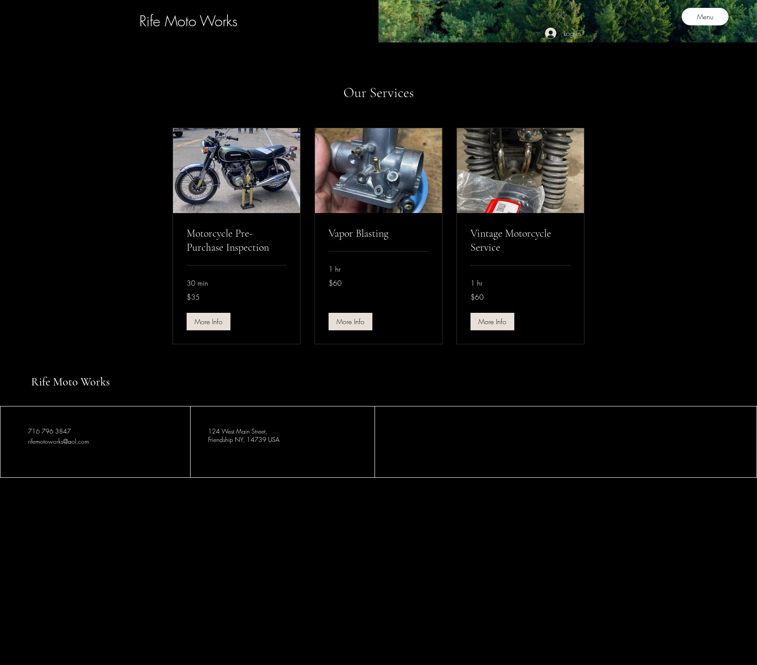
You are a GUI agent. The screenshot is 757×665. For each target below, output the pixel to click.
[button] (208, 321)
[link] (237, 241)
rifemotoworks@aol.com (58, 441)
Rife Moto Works (70, 381)
